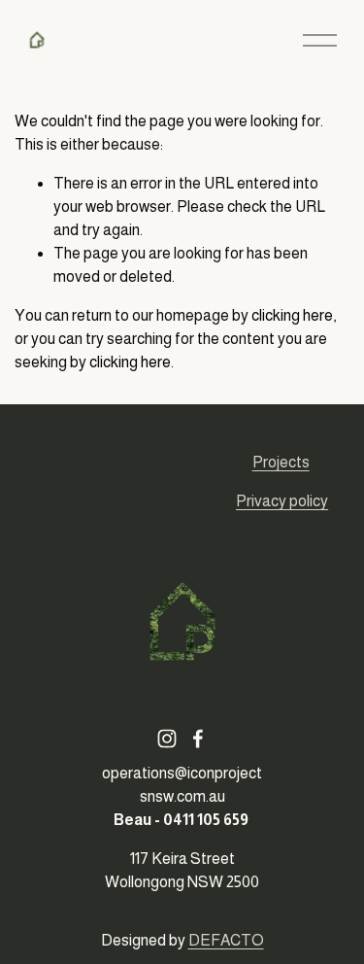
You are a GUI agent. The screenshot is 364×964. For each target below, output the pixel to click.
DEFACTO (226, 940)
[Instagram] (167, 738)
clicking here (292, 315)
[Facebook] (198, 738)
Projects (281, 462)
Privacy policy (282, 501)
